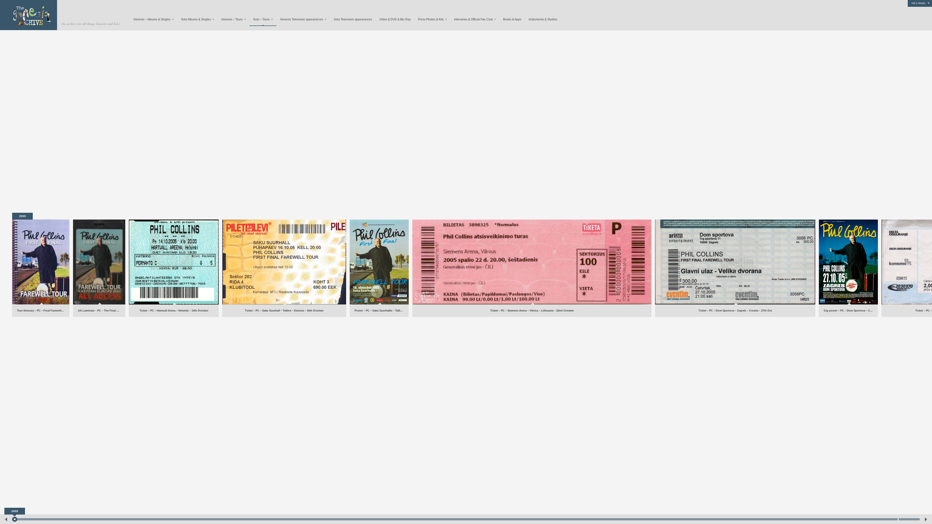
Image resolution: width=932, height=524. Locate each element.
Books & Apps (512, 19)
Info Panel (918, 3)
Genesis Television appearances (303, 19)
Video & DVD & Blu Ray (395, 19)
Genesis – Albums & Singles (153, 19)
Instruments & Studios (543, 19)
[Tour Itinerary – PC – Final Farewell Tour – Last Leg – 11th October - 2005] (40, 262)
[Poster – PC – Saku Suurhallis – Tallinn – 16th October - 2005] (379, 262)
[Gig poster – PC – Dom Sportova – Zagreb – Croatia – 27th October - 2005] (848, 262)
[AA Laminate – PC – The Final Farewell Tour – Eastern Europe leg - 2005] (99, 262)
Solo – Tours (263, 19)
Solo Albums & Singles (197, 19)
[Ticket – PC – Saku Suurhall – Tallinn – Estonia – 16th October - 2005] (284, 262)
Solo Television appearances (353, 19)
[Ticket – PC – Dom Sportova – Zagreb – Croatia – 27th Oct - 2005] (735, 262)
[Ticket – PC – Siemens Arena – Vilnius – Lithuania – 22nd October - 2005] (531, 262)
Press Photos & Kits (432, 19)
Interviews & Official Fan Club (475, 19)
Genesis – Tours (233, 19)
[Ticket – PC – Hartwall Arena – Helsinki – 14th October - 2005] (174, 262)
